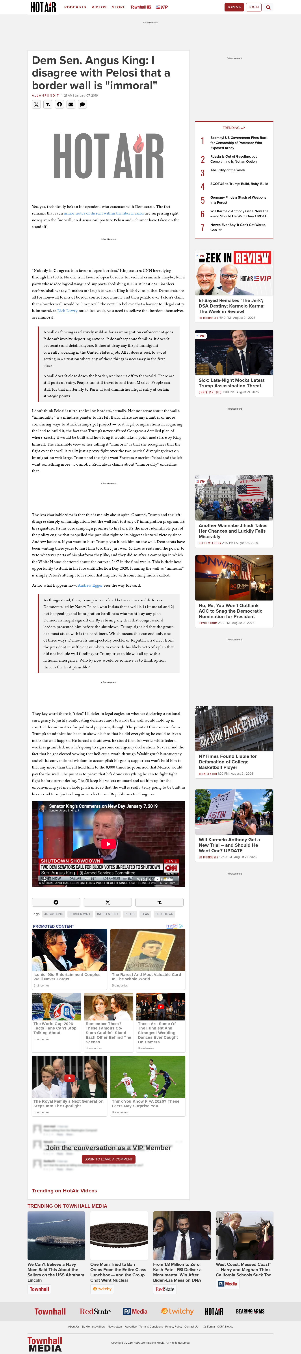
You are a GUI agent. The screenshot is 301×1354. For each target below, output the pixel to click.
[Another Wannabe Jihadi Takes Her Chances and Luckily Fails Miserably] (234, 498)
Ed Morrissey (209, 317)
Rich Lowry (67, 310)
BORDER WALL (80, 914)
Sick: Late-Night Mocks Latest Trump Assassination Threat (231, 383)
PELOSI (130, 914)
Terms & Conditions (151, 1326)
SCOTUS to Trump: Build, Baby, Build (239, 184)
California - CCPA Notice (218, 1326)
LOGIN (254, 7)
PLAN (145, 914)
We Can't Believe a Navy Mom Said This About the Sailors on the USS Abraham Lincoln (56, 1272)
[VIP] (163, 7)
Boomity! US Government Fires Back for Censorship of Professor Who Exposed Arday (239, 143)
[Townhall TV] (142, 7)
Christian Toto (210, 392)
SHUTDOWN (165, 914)
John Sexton (208, 773)
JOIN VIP (234, 7)
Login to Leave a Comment (109, 1159)
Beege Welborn (210, 543)
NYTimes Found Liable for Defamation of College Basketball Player (228, 761)
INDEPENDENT (108, 914)
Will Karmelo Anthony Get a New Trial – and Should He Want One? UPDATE (229, 845)
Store (118, 7)
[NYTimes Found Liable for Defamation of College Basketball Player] (234, 728)
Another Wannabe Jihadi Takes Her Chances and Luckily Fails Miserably (233, 531)
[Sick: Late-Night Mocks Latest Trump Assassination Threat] (234, 352)
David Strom (208, 623)
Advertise (131, 1326)
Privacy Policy (173, 1326)
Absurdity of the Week (227, 170)
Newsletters (115, 1326)
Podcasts (75, 7)
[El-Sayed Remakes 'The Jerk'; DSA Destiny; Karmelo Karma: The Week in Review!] (234, 272)
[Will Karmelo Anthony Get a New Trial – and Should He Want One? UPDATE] (234, 812)
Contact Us (191, 1326)
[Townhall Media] (45, 1344)
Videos (99, 7)
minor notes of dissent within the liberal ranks (104, 213)
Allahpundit (45, 95)
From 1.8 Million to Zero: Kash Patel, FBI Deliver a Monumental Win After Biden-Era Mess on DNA (177, 1272)
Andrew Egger (90, 585)
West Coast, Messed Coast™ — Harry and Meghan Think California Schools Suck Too (243, 1270)
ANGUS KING (53, 914)
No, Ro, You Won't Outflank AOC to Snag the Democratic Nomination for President (230, 611)
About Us (74, 1326)
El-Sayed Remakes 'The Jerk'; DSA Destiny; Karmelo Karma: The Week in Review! (232, 306)
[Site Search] (268, 7)
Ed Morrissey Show (93, 1326)
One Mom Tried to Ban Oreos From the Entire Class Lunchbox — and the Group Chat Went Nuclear (118, 1272)
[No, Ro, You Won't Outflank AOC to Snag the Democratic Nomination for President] (234, 577)
